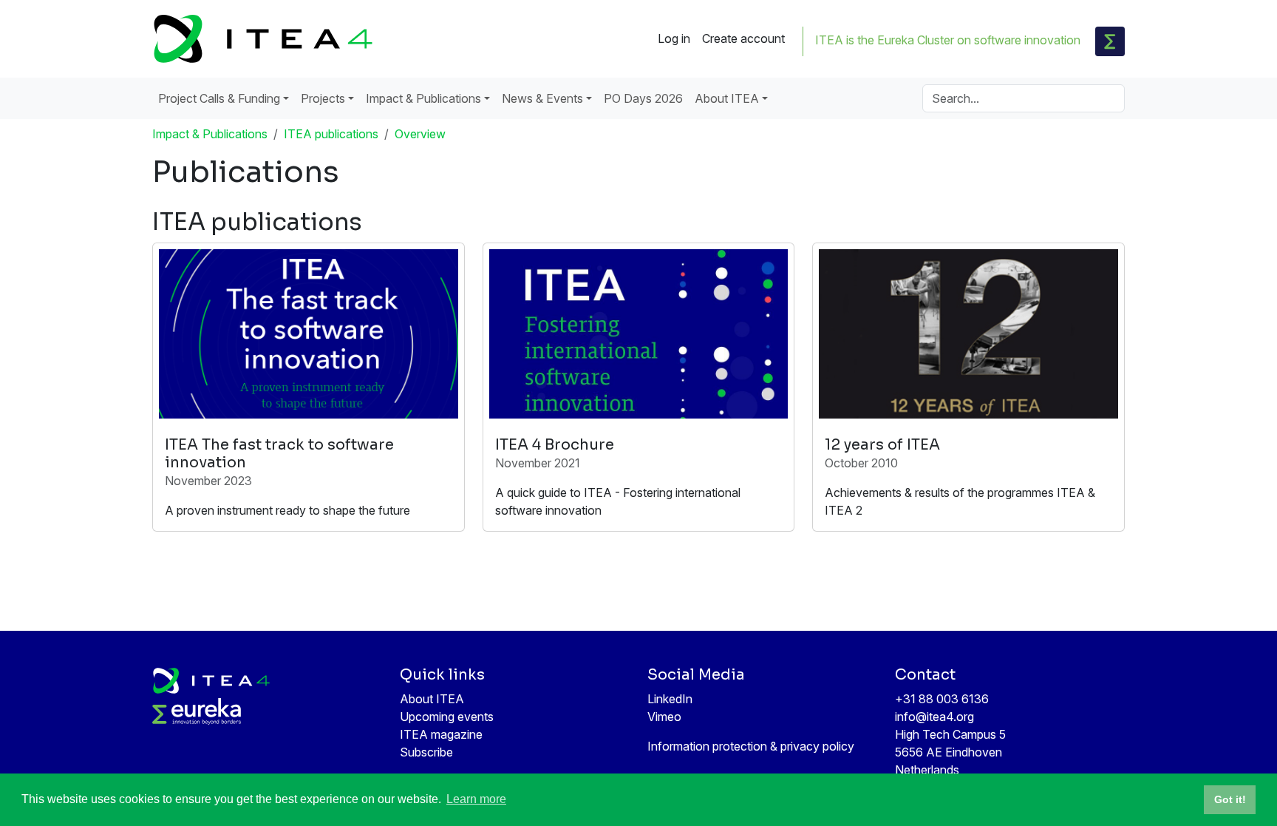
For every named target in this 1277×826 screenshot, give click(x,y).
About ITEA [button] (727, 98)
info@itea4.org (934, 716)
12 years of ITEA (882, 445)
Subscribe (426, 752)
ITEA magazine (441, 734)
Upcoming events (447, 716)
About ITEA (432, 698)
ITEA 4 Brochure (554, 445)
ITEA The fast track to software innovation (279, 454)
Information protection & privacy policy (750, 746)
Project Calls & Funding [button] (219, 98)
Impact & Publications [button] (423, 98)
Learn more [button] (476, 799)
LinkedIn (669, 698)
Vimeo (664, 716)
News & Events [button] (542, 98)
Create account (743, 38)
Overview (420, 133)
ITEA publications (331, 133)
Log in (674, 38)
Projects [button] (323, 98)
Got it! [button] (1230, 799)
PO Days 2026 (643, 98)
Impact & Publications (210, 133)
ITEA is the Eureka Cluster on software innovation (947, 40)
